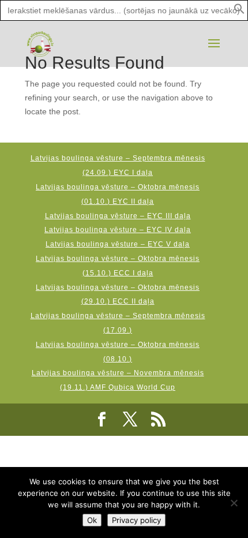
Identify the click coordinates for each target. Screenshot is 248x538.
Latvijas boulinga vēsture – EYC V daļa (118, 244)
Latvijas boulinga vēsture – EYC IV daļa (117, 230)
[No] (233, 503)
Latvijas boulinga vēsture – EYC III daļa (118, 216)
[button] (239, 11)
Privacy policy (136, 520)
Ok (92, 520)
